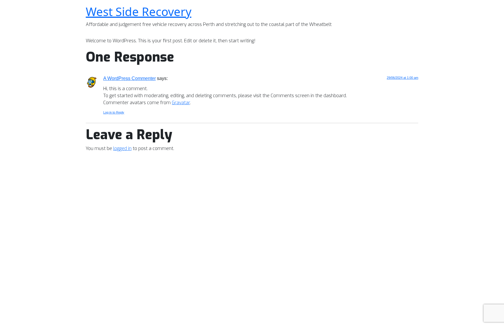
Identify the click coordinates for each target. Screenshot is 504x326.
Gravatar (181, 103)
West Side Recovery (138, 12)
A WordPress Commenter (129, 78)
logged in (122, 148)
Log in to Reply (113, 112)
